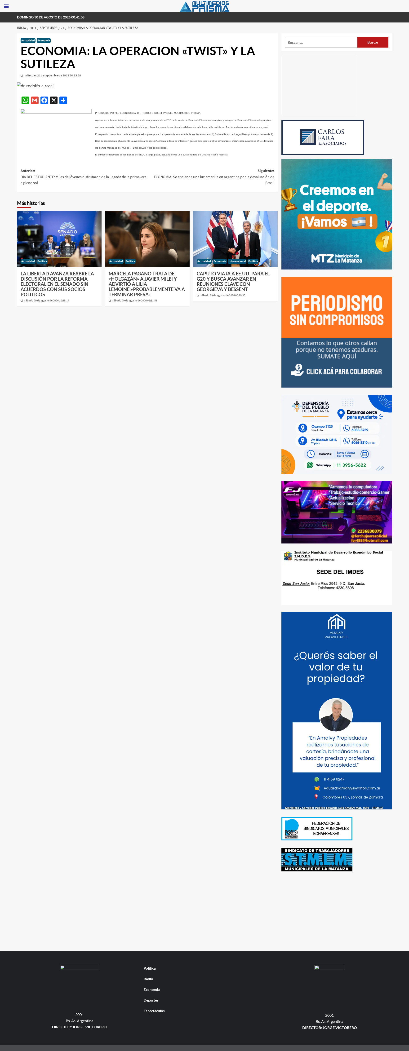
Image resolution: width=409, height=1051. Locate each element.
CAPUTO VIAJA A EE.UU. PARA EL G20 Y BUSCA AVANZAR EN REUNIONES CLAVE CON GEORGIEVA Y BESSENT (233, 281)
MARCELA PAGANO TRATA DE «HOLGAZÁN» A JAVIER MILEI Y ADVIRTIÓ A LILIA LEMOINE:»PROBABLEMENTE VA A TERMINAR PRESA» (147, 284)
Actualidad (28, 41)
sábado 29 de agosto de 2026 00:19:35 (222, 295)
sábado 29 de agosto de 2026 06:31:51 (134, 301)
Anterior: (84, 176)
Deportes (151, 1000)
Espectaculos (154, 1011)
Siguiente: (214, 176)
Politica (42, 261)
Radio (148, 979)
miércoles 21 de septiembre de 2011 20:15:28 (53, 75)
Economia (43, 41)
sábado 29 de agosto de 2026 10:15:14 (46, 301)
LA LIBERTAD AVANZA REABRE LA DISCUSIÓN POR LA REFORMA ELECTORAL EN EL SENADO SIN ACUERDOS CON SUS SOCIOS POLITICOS (57, 284)
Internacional (237, 261)
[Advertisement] (336, 912)
